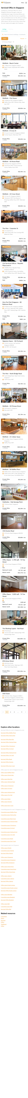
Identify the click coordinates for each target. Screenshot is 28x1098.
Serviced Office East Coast (8, 766)
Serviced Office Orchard (7, 748)
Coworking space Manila (7, 850)
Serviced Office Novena (7, 762)
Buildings (11, 29)
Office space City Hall (6, 795)
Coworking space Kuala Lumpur (9, 888)
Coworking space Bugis (7, 838)
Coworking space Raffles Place (9, 812)
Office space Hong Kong (7, 866)
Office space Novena (6, 801)
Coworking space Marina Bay (8, 815)
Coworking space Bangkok (8, 897)
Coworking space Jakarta (7, 878)
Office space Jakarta (6, 876)
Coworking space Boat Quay (8, 818)
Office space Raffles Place (7, 772)
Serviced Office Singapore (7, 862)
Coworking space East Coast (8, 841)
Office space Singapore (7, 857)
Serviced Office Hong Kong (8, 872)
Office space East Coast (7, 805)
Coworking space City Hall (8, 834)
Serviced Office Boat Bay (7, 739)
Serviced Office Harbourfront (8, 752)
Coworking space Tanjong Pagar (9, 821)
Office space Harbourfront (8, 792)
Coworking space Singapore (8, 860)
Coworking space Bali (6, 906)
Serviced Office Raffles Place (8, 733)
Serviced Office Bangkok (7, 900)
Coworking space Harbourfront (9, 832)
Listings (4, 29)
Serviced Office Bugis (6, 759)
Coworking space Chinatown (8, 825)
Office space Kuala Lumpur (8, 885)
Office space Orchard (6, 788)
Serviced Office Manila (7, 853)
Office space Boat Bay (6, 779)
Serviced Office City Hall (7, 755)
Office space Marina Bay (7, 775)
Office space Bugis (6, 799)
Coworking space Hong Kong (8, 869)
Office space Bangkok (6, 894)
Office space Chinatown (7, 785)
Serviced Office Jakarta (7, 881)
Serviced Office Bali (6, 909)
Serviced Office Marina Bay (8, 735)
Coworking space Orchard (8, 828)
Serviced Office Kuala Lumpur (9, 890)
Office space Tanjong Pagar (8, 781)
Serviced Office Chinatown (8, 746)
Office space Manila (6, 848)
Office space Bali (5, 904)
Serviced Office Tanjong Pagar (9, 742)
